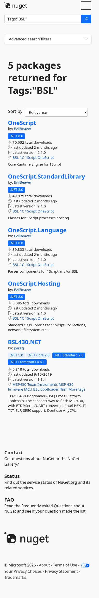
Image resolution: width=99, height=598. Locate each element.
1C (22, 157)
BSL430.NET (24, 342)
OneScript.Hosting (34, 283)
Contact (13, 452)
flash (64, 389)
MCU (28, 389)
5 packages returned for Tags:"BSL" (37, 77)
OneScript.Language (37, 230)
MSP (62, 384)
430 (70, 384)
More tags (76, 389)
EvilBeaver (22, 128)
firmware (15, 389)
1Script (31, 157)
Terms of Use (65, 565)
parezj (19, 348)
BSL (15, 157)
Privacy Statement (61, 571)
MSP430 (19, 384)
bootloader (49, 389)
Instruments (47, 384)
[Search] (86, 19)
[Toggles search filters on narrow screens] (86, 39)
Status (12, 476)
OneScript (22, 122)
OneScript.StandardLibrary (46, 176)
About (44, 565)
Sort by (15, 111)
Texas (32, 384)
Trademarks (15, 577)
